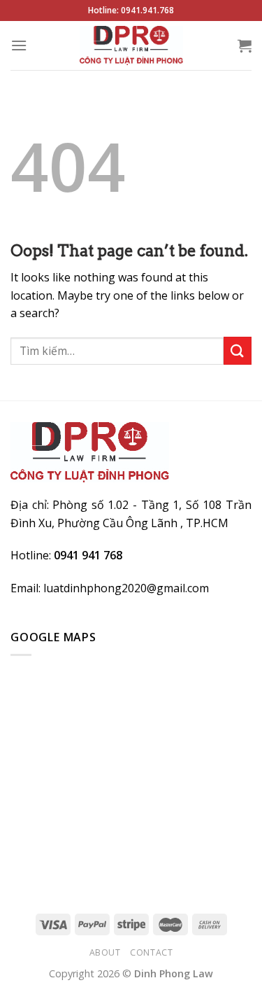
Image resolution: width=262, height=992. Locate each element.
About (105, 952)
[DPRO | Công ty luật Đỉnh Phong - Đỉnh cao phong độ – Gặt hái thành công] (131, 45)
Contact (151, 952)
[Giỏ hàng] (245, 45)
